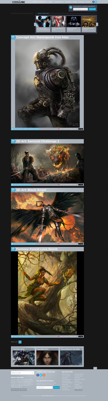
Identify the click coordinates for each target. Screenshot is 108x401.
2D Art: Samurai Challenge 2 (37, 141)
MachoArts (77, 377)
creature (25, 184)
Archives (68, 2)
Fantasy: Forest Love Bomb (37, 249)
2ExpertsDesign (66, 374)
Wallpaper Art (78, 388)
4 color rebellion (66, 376)
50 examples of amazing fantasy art (42, 29)
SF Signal (77, 384)
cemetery (19, 184)
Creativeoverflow (66, 381)
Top (95, 368)
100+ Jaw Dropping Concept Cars (87, 29)
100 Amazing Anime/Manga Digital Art (57, 30)
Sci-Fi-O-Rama (78, 382)
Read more (15, 389)
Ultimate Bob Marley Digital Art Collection (72, 29)
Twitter (96, 2)
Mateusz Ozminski (33, 129)
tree (34, 336)
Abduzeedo (65, 377)
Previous (35, 24)
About (75, 2)
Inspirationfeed (78, 376)
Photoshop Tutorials (80, 379)
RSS (44, 375)
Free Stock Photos (79, 374)
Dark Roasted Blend (67, 382)
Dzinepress (65, 388)
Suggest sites (78, 389)
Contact (81, 2)
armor (15, 129)
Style (50, 2)
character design (23, 129)
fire (29, 184)
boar (15, 184)
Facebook (93, 2)
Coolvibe (18, 2)
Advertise (23, 389)
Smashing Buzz (79, 386)
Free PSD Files (65, 389)
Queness (77, 381)
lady (19, 336)
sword (33, 243)
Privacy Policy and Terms (48, 395)
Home (35, 2)
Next (97, 24)
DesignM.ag (65, 384)
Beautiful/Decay (66, 379)
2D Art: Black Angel (31, 190)
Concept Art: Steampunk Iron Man (42, 37)
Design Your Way (66, 386)
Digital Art (42, 2)
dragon (16, 336)
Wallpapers (58, 2)
